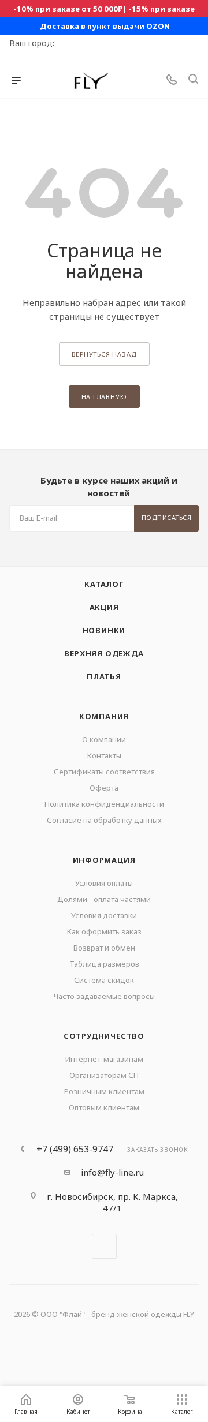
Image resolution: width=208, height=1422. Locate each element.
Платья (104, 676)
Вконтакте (104, 1246)
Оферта (104, 788)
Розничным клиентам (104, 1091)
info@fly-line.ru (112, 1172)
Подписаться (167, 517)
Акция (104, 607)
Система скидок (104, 980)
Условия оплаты (104, 883)
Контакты (104, 755)
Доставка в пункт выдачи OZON (105, 26)
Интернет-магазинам (104, 1059)
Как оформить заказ (104, 931)
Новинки (104, 630)
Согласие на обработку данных (104, 820)
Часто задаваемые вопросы (104, 996)
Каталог (104, 584)
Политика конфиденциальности (104, 804)
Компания (104, 716)
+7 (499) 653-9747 (74, 1149)
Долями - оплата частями (104, 899)
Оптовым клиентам (104, 1107)
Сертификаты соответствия (104, 771)
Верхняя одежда (103, 653)
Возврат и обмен (104, 947)
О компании (104, 739)
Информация (104, 860)
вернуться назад (104, 354)
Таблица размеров (104, 964)
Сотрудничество (104, 1036)
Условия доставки (104, 915)
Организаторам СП (104, 1075)
